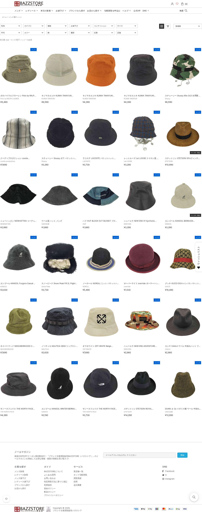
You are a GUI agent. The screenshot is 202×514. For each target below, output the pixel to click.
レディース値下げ (22, 481)
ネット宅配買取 (80, 475)
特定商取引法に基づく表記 (55, 481)
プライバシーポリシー (53, 495)
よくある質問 (50, 475)
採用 (75, 481)
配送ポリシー (50, 492)
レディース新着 (21, 475)
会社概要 (77, 485)
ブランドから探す (22, 485)
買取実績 (77, 478)
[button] (10, 26)
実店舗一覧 (78, 471)
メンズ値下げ (20, 478)
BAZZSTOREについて (53, 471)
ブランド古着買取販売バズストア (29, 3)
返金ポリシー (50, 488)
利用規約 (48, 485)
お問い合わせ (50, 478)
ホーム (4, 17)
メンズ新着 (19, 471)
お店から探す (20, 488)
